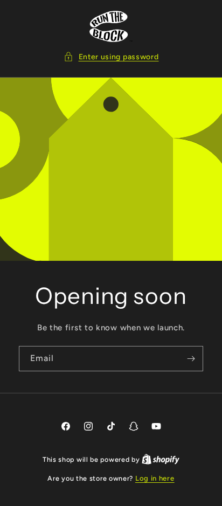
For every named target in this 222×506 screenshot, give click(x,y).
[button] (111, 57)
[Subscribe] (191, 358)
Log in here (155, 478)
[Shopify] (160, 459)
